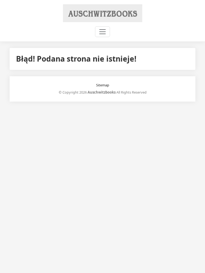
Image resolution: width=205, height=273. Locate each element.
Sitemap (102, 85)
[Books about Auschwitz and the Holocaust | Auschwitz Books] (102, 12)
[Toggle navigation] (102, 31)
